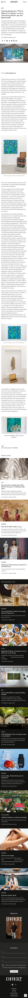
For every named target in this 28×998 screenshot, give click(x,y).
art (2, 448)
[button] (25, 427)
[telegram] (16, 41)
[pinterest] (7, 41)
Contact (14, 990)
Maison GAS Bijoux (9, 859)
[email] (2, 41)
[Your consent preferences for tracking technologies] (25, 995)
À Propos (14, 988)
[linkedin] (9, 41)
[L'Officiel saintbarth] (14, 2)
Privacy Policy (22, 967)
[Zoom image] (14, 154)
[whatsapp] (14, 41)
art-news (15, 448)
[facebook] (5, 41)
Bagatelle (7, 657)
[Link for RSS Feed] (15, 985)
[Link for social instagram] (12, 985)
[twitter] (11, 41)
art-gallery (7, 448)
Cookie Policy (14, 995)
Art (2, 8)
